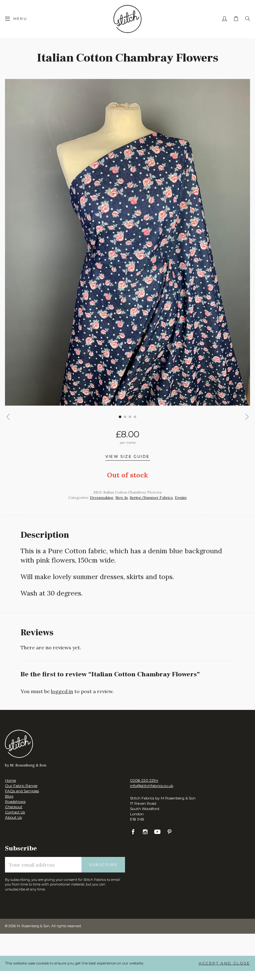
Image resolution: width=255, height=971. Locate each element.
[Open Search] (247, 18)
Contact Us (15, 812)
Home (10, 780)
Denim (181, 497)
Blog (9, 796)
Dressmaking (102, 497)
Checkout (13, 806)
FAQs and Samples (22, 791)
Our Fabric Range (21, 785)
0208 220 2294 (144, 780)
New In (121, 497)
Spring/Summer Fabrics (151, 497)
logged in (62, 691)
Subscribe (103, 864)
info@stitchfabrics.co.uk (151, 785)
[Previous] (8, 417)
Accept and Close (224, 963)
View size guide (127, 457)
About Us (13, 817)
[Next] (247, 417)
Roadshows (15, 801)
